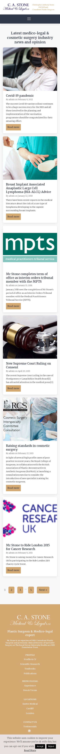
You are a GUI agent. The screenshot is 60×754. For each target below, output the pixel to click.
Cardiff (30, 708)
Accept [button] (40, 746)
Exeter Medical (30, 704)
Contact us (30, 722)
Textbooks (30, 668)
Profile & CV (30, 659)
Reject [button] (51, 746)
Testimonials (30, 726)
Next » (43, 590)
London (30, 713)
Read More (30, 750)
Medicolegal (30, 681)
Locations (30, 699)
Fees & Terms (30, 690)
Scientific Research (30, 664)
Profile (30, 655)
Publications (30, 673)
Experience (30, 685)
